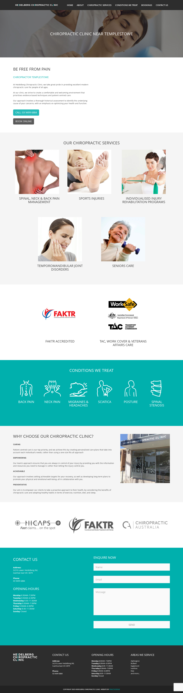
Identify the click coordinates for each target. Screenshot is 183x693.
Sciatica (104, 401)
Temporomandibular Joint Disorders (60, 267)
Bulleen (134, 663)
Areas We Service (142, 655)
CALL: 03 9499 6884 (26, 112)
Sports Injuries (91, 198)
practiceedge (114, 689)
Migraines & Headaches (78, 403)
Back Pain (26, 401)
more (136, 673)
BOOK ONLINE (23, 121)
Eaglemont (135, 666)
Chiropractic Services (99, 5)
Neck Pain (52, 401)
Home (70, 5)
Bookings (146, 5)
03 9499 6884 (19, 581)
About (80, 5)
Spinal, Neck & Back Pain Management (39, 200)
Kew (132, 671)
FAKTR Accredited (60, 341)
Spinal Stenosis (157, 403)
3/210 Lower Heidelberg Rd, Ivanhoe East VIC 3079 (25, 571)
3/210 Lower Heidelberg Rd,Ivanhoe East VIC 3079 (63, 664)
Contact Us (162, 5)
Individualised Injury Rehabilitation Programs (143, 200)
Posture (131, 401)
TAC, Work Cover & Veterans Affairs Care (123, 343)
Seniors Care (123, 265)
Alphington (135, 661)
